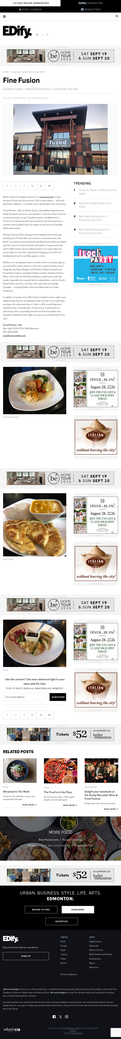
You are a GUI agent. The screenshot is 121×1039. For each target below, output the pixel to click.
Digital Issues (95, 941)
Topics (64, 937)
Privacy (73, 1031)
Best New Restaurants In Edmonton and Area (93, 218)
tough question (47, 196)
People (63, 945)
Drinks (32, 845)
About (92, 963)
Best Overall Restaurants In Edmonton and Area (94, 231)
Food (6, 72)
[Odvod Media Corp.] (12, 1029)
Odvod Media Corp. (70, 1028)
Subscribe (77, 909)
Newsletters (95, 958)
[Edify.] (17, 32)
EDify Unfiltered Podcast (100, 954)
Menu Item (66, 970)
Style (62, 950)
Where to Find (41, 909)
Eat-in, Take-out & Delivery (29, 72)
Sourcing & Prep (83, 845)
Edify (92, 937)
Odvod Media (76, 1033)
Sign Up (26, 956)
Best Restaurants (49, 839)
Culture (64, 954)
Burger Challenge (72, 839)
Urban (63, 958)
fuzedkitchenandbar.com (14, 335)
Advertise (61, 921)
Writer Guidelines (68, 974)
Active (63, 963)
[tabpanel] (60, 908)
